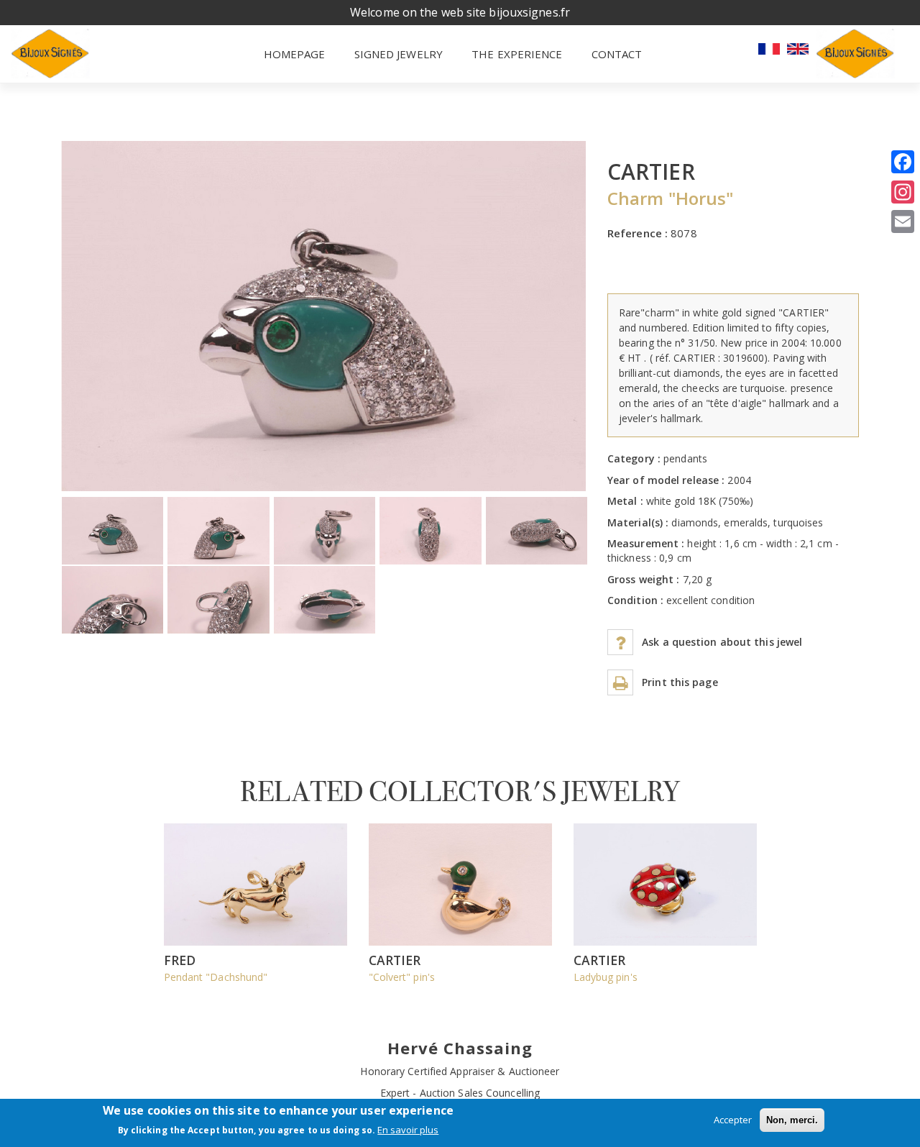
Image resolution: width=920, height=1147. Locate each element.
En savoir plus (407, 1130)
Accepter (733, 1119)
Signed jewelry (398, 54)
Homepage (295, 54)
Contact (617, 54)
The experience (517, 54)
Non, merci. (792, 1120)
